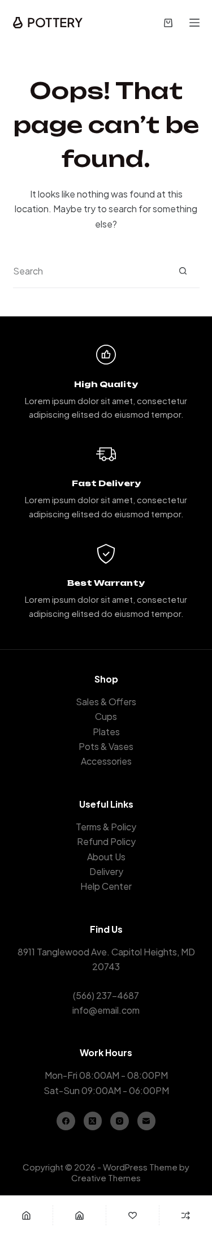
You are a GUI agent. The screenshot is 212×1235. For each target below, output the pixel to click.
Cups (106, 716)
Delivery (106, 871)
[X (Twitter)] (93, 1121)
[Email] (146, 1121)
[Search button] (183, 271)
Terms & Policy (106, 827)
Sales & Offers (106, 701)
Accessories (106, 761)
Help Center (106, 886)
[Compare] (185, 1215)
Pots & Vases (106, 746)
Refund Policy (106, 841)
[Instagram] (119, 1121)
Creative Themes (106, 1177)
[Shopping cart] (168, 23)
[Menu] (194, 23)
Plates (106, 731)
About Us (106, 857)
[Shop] (79, 1215)
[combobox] (89, 271)
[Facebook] (66, 1121)
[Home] (26, 1215)
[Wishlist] (132, 1215)
